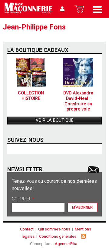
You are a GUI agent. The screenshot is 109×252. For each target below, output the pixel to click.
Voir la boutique (55, 120)
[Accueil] (28, 9)
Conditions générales (57, 236)
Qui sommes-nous (54, 229)
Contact (27, 229)
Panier (79, 9)
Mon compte (62, 9)
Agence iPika (66, 243)
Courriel (23, 199)
